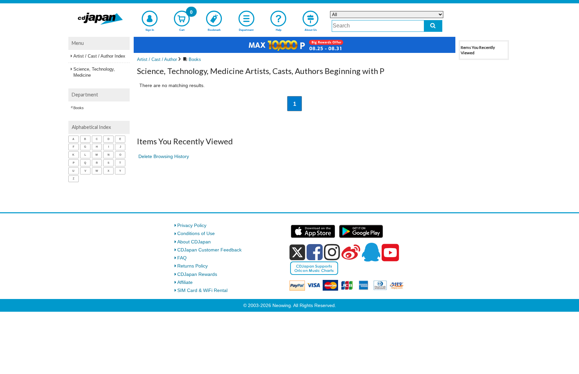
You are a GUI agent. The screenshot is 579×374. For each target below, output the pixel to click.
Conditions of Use (196, 233)
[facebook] (315, 252)
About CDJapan (194, 241)
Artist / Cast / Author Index (99, 56)
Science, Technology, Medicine (94, 72)
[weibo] (350, 252)
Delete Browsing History (163, 156)
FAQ (182, 257)
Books (78, 108)
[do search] (433, 26)
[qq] (371, 252)
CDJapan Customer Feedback (209, 249)
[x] (297, 252)
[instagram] (332, 252)
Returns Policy (192, 266)
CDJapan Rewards (197, 274)
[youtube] (390, 252)
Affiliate (185, 282)
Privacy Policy (191, 225)
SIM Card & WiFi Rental (202, 290)
